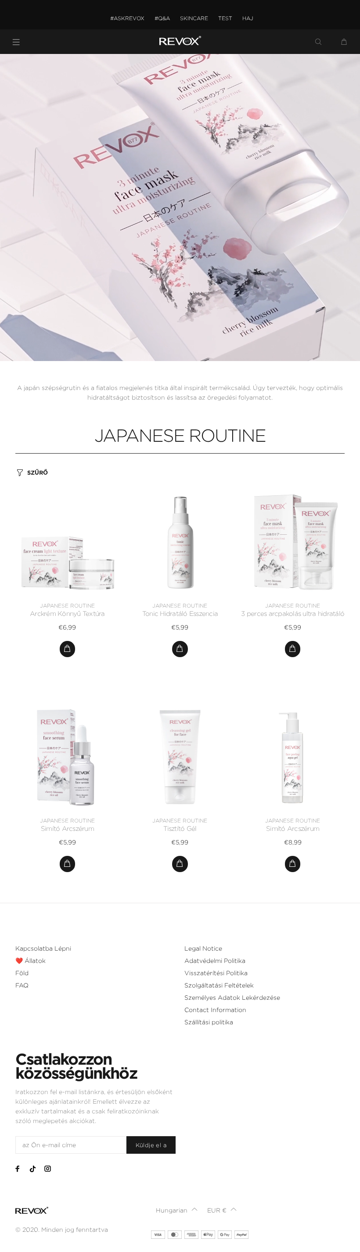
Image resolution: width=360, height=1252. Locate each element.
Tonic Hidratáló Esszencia (180, 613)
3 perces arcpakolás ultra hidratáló (292, 613)
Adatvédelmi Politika (214, 960)
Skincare (194, 18)
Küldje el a (151, 1145)
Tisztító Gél (179, 828)
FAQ (22, 985)
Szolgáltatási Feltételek (219, 985)
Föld (22, 973)
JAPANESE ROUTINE (67, 605)
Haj (247, 18)
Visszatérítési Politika (216, 973)
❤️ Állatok (30, 960)
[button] (176, 1210)
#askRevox (127, 18)
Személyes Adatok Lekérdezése (232, 997)
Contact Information (215, 1009)
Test (225, 18)
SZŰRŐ (37, 472)
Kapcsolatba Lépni (43, 948)
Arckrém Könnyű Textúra (67, 613)
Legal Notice (203, 948)
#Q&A (162, 18)
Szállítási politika (208, 1022)
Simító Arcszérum (67, 828)
